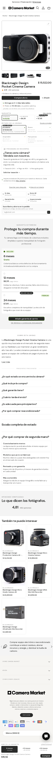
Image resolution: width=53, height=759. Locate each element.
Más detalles (47, 113)
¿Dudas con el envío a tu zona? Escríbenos (18, 109)
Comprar (46, 756)
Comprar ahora (20, 98)
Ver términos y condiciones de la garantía (26, 323)
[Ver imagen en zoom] (48, 23)
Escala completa (45, 123)
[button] (49, 8)
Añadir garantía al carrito (26, 319)
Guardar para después (17, 187)
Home (5, 16)
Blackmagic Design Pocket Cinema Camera (24, 16)
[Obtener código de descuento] (48, 212)
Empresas (37, 2)
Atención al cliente (37, 187)
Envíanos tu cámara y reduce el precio (17, 93)
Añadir (47, 98)
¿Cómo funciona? (46, 744)
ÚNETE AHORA (26, 715)
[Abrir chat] (46, 736)
